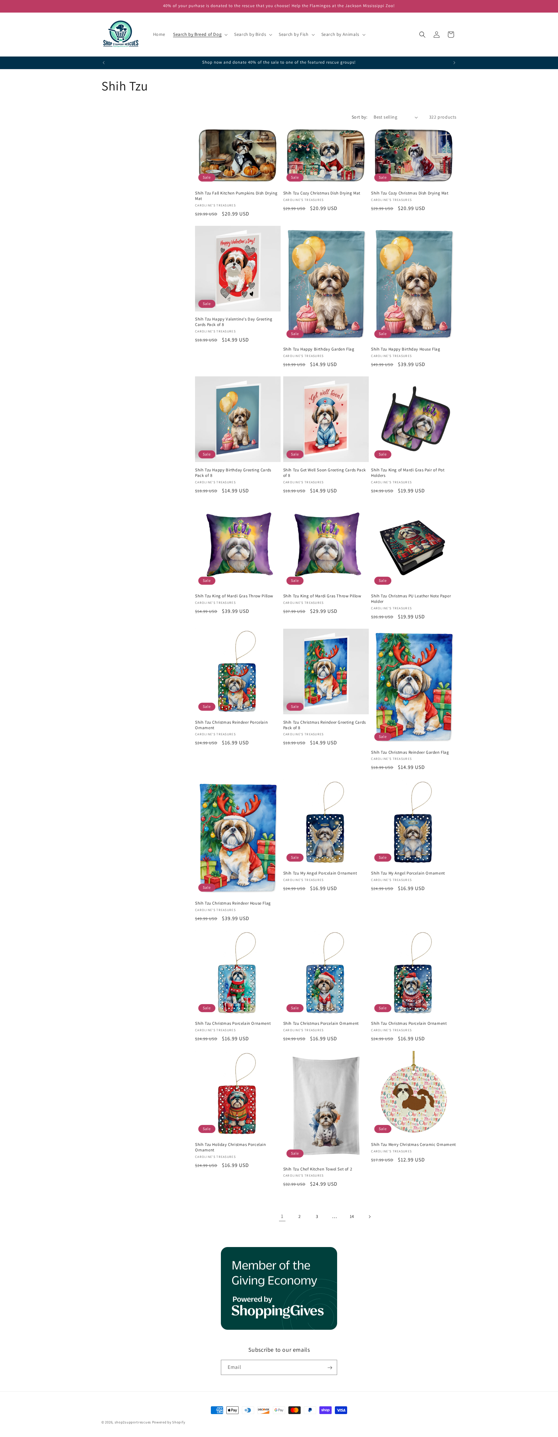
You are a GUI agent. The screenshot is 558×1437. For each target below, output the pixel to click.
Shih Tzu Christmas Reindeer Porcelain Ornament (231, 725)
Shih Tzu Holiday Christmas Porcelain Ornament (230, 1147)
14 (352, 1216)
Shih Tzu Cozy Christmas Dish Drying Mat (321, 193)
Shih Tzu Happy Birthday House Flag (405, 349)
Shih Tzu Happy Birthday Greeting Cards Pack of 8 (233, 472)
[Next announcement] (454, 63)
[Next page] (369, 1217)
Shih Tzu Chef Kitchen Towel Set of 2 (317, 1168)
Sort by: (359, 117)
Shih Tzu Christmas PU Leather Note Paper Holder (411, 599)
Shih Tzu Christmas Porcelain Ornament (233, 1023)
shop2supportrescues (133, 1422)
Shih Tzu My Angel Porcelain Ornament (320, 873)
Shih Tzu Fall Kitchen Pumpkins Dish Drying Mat (236, 196)
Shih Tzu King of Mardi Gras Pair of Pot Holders (407, 472)
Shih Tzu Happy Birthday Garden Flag (319, 349)
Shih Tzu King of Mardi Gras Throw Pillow (234, 596)
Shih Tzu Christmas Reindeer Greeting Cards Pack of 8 (324, 725)
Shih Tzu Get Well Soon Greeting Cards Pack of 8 (324, 472)
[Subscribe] (330, 1367)
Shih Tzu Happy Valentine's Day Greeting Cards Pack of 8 (233, 322)
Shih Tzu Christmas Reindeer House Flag (233, 903)
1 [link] (282, 1216)
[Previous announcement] (104, 63)
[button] (199, 34)
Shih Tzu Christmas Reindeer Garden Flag (410, 752)
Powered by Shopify (168, 1422)
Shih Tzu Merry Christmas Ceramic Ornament (413, 1144)
